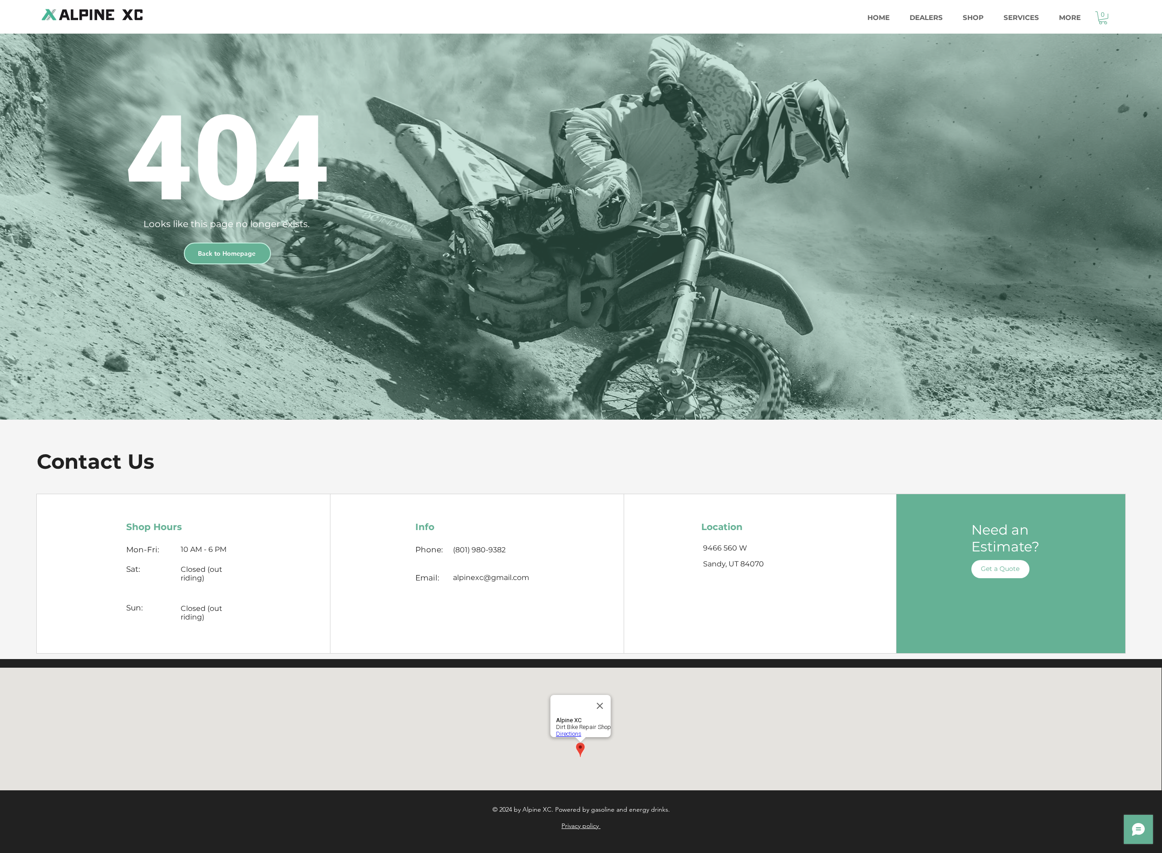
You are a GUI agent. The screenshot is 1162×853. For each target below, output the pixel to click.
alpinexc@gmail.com (491, 577)
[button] (1103, 18)
